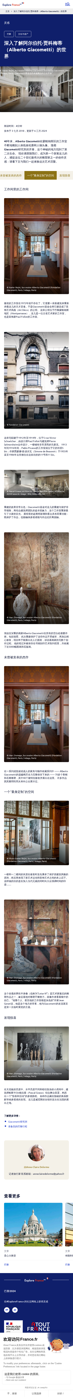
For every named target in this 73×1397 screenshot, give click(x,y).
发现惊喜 (64, 175)
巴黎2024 (10, 1291)
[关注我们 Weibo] (15, 1310)
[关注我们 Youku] (7, 1310)
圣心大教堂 (10, 1255)
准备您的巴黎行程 (17, 1126)
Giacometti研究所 (17, 1121)
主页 (7, 11)
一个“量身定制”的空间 (40, 175)
